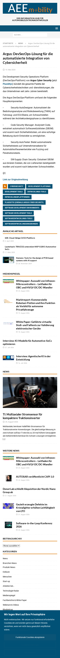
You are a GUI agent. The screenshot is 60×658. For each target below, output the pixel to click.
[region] (30, 634)
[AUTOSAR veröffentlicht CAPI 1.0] (8, 478)
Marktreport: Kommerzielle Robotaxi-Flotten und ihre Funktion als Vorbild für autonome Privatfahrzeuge (35, 304)
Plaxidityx (7, 84)
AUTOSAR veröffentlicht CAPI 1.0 (35, 476)
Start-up (6, 581)
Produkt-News (9, 567)
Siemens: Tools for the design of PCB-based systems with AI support (34, 259)
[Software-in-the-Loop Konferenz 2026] (8, 525)
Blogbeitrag (8, 609)
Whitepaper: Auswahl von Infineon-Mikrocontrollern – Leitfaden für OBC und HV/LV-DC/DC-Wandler (36, 284)
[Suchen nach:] (30, 35)
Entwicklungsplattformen (17, 197)
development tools (13, 192)
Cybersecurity (16, 186)
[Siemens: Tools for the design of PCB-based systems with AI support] (8, 260)
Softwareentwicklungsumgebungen (21, 224)
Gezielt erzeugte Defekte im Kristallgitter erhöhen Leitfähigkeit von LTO (35, 508)
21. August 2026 (10, 496)
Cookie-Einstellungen (30, 645)
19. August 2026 (23, 313)
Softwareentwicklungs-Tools (18, 218)
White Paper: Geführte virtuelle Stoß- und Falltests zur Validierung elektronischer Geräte (35, 325)
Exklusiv (6, 572)
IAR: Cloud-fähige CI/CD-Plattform (20, 238)
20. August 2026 (23, 530)
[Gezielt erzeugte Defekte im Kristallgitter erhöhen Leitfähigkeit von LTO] (8, 506)
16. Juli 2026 (22, 363)
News (6, 371)
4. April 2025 (9, 241)
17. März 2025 (10, 252)
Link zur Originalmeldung (15, 179)
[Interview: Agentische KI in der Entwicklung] (8, 358)
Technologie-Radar (11, 591)
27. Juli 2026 (9, 347)
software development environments (22, 208)
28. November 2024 (25, 264)
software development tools (18, 213)
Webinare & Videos (11, 605)
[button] (56, 28)
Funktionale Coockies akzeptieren (30, 637)
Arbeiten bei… (8, 586)
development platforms (39, 186)
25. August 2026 (11, 422)
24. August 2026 (23, 291)
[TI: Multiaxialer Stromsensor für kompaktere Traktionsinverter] (30, 392)
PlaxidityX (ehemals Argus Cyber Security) (24, 202)
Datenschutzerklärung (20, 630)
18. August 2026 (23, 332)
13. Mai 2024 (10, 70)
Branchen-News (10, 563)
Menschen (7, 577)
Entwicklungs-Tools (36, 192)
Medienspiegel (11, 273)
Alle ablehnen (30, 652)
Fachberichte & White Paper (15, 600)
